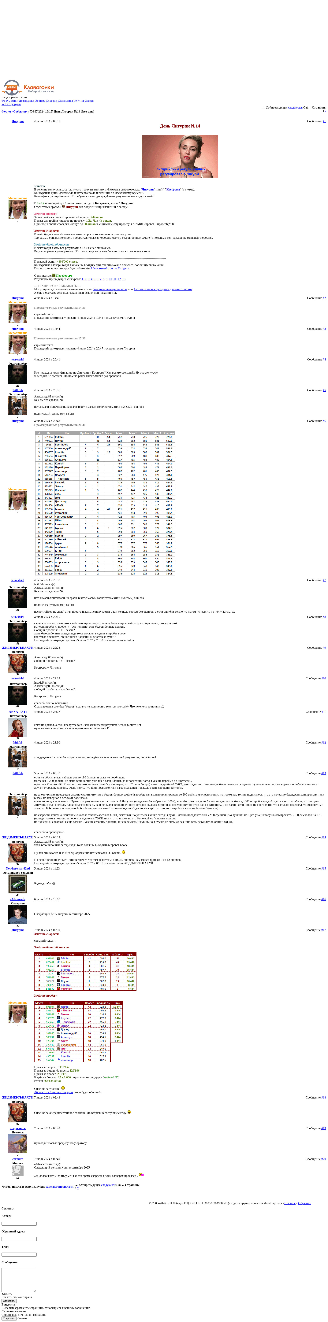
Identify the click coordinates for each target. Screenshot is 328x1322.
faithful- (18, 390)
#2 (324, 298)
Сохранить (9, 1318)
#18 (323, 1097)
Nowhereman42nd (18, 868)
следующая (295, 107)
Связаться (8, 1208)
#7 (324, 580)
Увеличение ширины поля (110, 289)
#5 (324, 390)
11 (115, 279)
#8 (324, 617)
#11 (324, 711)
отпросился (18, 1128)
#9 (324, 647)
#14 (323, 837)
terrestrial (17, 359)
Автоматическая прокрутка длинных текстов (163, 289)
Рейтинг (79, 100)
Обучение (304, 1203)
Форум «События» (15, 111)
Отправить (9, 1300)
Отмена (22, 1318)
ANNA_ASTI (18, 711)
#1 (324, 121)
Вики (14, 100)
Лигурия (18, 121)
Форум (6, 100)
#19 (323, 1128)
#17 (323, 930)
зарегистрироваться (59, 1186)
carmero (17, 1159)
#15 (323, 868)
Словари (51, 100)
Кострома (173, 189)
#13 (323, 773)
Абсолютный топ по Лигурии (110, 268)
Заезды (89, 100)
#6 (324, 421)
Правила (290, 1203)
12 (119, 279)
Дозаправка (26, 100)
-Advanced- (17, 899)
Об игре (40, 100)
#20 (323, 1159)
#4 (324, 359)
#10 (323, 678)
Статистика (65, 100)
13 (123, 279)
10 (110, 279)
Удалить (7, 1293)
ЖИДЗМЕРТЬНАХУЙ (17, 647)
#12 (323, 742)
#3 (324, 328)
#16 (323, 899)
